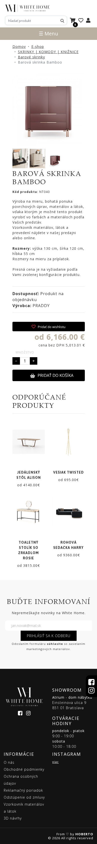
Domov (19, 46)
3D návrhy (13, 818)
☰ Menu (48, 33)
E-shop (37, 46)
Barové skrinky (31, 57)
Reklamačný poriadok (23, 790)
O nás (9, 762)
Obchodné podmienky (24, 769)
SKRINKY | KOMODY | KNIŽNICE (48, 51)
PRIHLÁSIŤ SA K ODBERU (48, 635)
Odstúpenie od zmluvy (24, 797)
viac (55, 762)
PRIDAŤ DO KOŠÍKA (55, 375)
